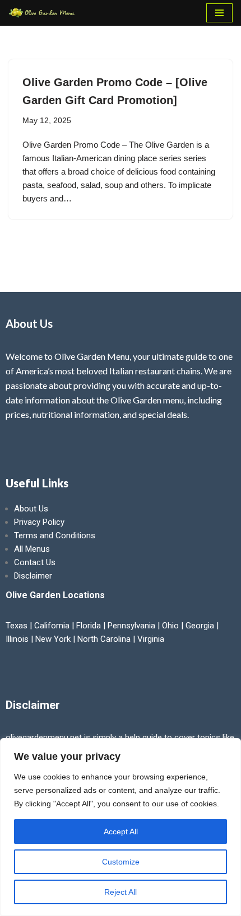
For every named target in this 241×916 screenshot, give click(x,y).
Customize (121, 861)
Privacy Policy (39, 522)
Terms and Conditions (54, 535)
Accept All (121, 831)
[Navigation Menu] (219, 12)
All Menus (32, 549)
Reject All (120, 891)
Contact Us (34, 562)
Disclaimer (33, 576)
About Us (31, 509)
